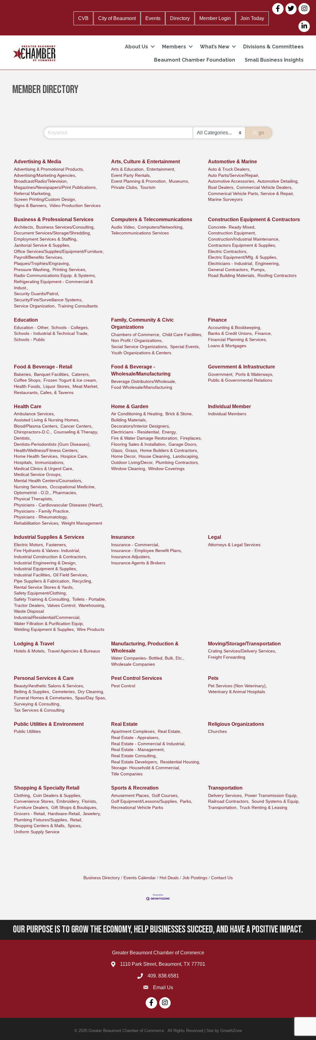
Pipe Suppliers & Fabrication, (42, 581)
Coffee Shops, (28, 380)
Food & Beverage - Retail (43, 366)
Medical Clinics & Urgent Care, (43, 468)
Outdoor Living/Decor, (132, 462)
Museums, (179, 181)
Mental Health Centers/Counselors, (48, 480)
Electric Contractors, (227, 251)
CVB (83, 18)
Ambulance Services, (34, 414)
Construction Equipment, (232, 233)
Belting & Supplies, (32, 691)
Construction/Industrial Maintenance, (244, 239)
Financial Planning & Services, (237, 339)
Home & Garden (129, 406)
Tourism (148, 187)
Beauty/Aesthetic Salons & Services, (49, 686)
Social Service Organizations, (139, 346)
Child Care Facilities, (182, 334)
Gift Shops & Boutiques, (74, 807)
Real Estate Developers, (134, 762)
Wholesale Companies (133, 664)
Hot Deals (169, 877)
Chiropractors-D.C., (33, 432)
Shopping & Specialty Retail (46, 787)
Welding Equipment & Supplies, (44, 629)
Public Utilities (27, 731)
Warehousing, (91, 605)
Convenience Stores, (34, 801)
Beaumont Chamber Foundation (194, 60)
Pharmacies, (65, 492)
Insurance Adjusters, (131, 557)
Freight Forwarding (226, 657)
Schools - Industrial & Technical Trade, (51, 333)
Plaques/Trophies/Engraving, (42, 263)
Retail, (76, 820)
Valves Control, (62, 605)
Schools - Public (29, 339)
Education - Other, (31, 327)
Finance (217, 320)
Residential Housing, (180, 762)
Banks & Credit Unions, (230, 333)
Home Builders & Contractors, (169, 450)
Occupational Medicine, (73, 487)
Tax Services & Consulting (39, 710)
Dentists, (22, 438)
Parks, (186, 801)
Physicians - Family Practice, (42, 511)
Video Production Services (75, 205)
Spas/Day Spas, (90, 698)
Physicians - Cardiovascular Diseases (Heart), (58, 505)
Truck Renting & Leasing (263, 807)
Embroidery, (68, 801)
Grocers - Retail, (30, 813)
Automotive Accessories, (232, 181)
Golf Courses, (165, 795)
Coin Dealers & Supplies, (57, 795)
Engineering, (267, 263)
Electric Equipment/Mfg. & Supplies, (242, 257)
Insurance (123, 537)
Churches (217, 731)
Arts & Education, (128, 169)
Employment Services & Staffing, (45, 239)
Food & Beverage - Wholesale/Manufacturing (141, 370)
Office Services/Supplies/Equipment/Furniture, (59, 251)
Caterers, (81, 374)
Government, (221, 374)
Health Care (27, 406)
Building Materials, (129, 420)
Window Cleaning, (128, 468)
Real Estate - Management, (138, 749)
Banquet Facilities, (52, 374)
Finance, (263, 333)
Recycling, (82, 581)
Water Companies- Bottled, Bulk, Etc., (147, 658)
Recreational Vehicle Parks (137, 807)
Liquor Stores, (57, 386)
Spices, (75, 825)
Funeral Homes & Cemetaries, (43, 698)
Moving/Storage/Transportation (244, 643)
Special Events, (185, 346)
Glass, (117, 450)
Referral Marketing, (33, 193)
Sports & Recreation (135, 787)
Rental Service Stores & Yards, (44, 587)
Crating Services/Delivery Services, (242, 651)
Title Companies (127, 774)
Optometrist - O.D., (32, 492)
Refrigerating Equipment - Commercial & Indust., (53, 284)
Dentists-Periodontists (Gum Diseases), (52, 444)
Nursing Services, (31, 487)
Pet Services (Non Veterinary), (237, 686)
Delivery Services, (225, 795)
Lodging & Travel (34, 643)
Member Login (215, 18)
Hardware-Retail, (64, 813)
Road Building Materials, (232, 275)
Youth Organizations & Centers (141, 353)
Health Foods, (27, 386)
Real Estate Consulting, (134, 756)
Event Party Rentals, (131, 175)
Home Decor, (124, 456)
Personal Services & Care (44, 678)
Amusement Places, (130, 795)
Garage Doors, (183, 444)
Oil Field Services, (70, 575)
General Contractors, (228, 269)
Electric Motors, (29, 544)
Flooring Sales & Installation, (139, 444)
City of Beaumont (117, 18)
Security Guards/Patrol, (36, 293)
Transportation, (223, 807)
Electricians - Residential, (135, 432)
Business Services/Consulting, (65, 227)
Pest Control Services (136, 678)
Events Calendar (139, 877)
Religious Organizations (236, 724)
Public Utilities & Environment (49, 724)
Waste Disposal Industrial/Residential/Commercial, (47, 614)
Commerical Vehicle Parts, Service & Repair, (251, 193)
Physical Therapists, (33, 499)
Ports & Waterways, (254, 374)
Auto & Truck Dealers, (229, 169)
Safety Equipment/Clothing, (40, 593)
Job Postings (194, 877)
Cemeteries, (64, 691)
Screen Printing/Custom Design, (45, 199)
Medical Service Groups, (38, 474)
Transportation (225, 787)
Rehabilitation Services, (37, 523)
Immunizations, (49, 462)
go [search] (261, 132)
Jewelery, (92, 813)
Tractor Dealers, (29, 605)
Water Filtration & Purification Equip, (49, 623)
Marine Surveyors (225, 199)
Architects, (24, 227)
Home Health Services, (36, 456)
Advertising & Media (37, 161)
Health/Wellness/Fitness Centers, (46, 450)
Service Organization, (35, 306)
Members (174, 47)
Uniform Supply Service (37, 832)
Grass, (131, 450)
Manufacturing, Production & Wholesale (145, 647)
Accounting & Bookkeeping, (234, 327)
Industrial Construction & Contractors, (50, 557)
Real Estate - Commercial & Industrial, (148, 743)
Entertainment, (161, 169)
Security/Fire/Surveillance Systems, (48, 300)
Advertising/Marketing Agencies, (45, 175)
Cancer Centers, (76, 426)
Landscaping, (186, 456)
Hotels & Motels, (30, 651)
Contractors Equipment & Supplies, (242, 245)
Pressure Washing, (32, 269)
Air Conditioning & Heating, (137, 414)
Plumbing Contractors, (177, 462)
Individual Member (229, 406)
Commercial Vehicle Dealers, (264, 187)
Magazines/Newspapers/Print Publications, (55, 187)
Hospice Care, (74, 456)
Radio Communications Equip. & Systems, (55, 275)
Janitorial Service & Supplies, (42, 245)
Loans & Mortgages (227, 345)
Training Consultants (78, 306)
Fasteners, (56, 544)
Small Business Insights (274, 60)
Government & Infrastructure (241, 366)
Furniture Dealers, (31, 807)
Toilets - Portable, (89, 599)
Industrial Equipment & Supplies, (45, 569)
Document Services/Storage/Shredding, (52, 233)
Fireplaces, (191, 438)
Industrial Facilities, (32, 575)
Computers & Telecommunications (151, 219)
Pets (213, 678)
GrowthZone (231, 1030)
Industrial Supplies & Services (49, 537)
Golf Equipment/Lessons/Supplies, (144, 801)
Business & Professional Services (54, 219)
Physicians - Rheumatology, (41, 517)
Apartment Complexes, (133, 731)
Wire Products (90, 629)
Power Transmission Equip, (271, 795)
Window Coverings (166, 468)
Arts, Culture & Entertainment (145, 161)
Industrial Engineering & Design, (45, 563)
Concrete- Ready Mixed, (232, 227)
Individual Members (227, 414)
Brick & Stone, (179, 414)
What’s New (214, 47)
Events (152, 18)
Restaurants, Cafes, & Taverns (43, 392)
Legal (214, 537)
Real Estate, (169, 731)
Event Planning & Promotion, (139, 181)
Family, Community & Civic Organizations (142, 323)
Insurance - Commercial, (135, 544)
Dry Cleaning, (91, 691)
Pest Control (123, 686)
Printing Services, (69, 269)
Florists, (89, 801)
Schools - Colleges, (70, 327)
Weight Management (81, 523)
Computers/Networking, (161, 227)
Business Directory (101, 877)
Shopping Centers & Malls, (40, 825)
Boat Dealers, (221, 187)
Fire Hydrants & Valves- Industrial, (47, 550)
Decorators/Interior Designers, (140, 426)
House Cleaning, (155, 456)
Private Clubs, (124, 187)
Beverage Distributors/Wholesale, (143, 381)
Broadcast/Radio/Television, (41, 181)
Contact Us (222, 877)
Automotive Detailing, (278, 181)
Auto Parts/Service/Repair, (233, 175)
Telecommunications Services (140, 233)
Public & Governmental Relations (240, 380)
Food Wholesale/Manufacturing (141, 387)
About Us (136, 47)
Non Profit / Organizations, (137, 340)
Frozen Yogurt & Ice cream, (70, 380)
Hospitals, (23, 462)
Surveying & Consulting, (37, 704)
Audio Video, (123, 227)
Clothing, (22, 795)
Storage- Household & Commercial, (145, 768)
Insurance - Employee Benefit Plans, (146, 550)
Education (26, 320)
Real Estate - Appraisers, (135, 737)
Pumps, (258, 269)
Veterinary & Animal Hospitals (236, 691)
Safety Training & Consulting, (42, 599)
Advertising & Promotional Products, (49, 169)
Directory (180, 18)
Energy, (169, 432)
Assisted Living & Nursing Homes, (47, 420)
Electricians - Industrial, (230, 263)
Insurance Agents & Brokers (138, 563)
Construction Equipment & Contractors (254, 219)
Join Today (252, 18)
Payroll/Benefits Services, (38, 257)
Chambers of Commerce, (135, 334)
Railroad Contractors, (229, 801)
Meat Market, (85, 386)
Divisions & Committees (273, 47)
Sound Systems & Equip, (276, 801)
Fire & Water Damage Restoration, (144, 438)
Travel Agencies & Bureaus (74, 651)
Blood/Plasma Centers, (36, 426)
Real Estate (124, 724)
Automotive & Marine (232, 161)
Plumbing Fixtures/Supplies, (41, 820)
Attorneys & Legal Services (234, 544)
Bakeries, (23, 374)
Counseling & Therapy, (76, 432)
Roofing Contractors (277, 275)
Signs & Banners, (31, 205)
